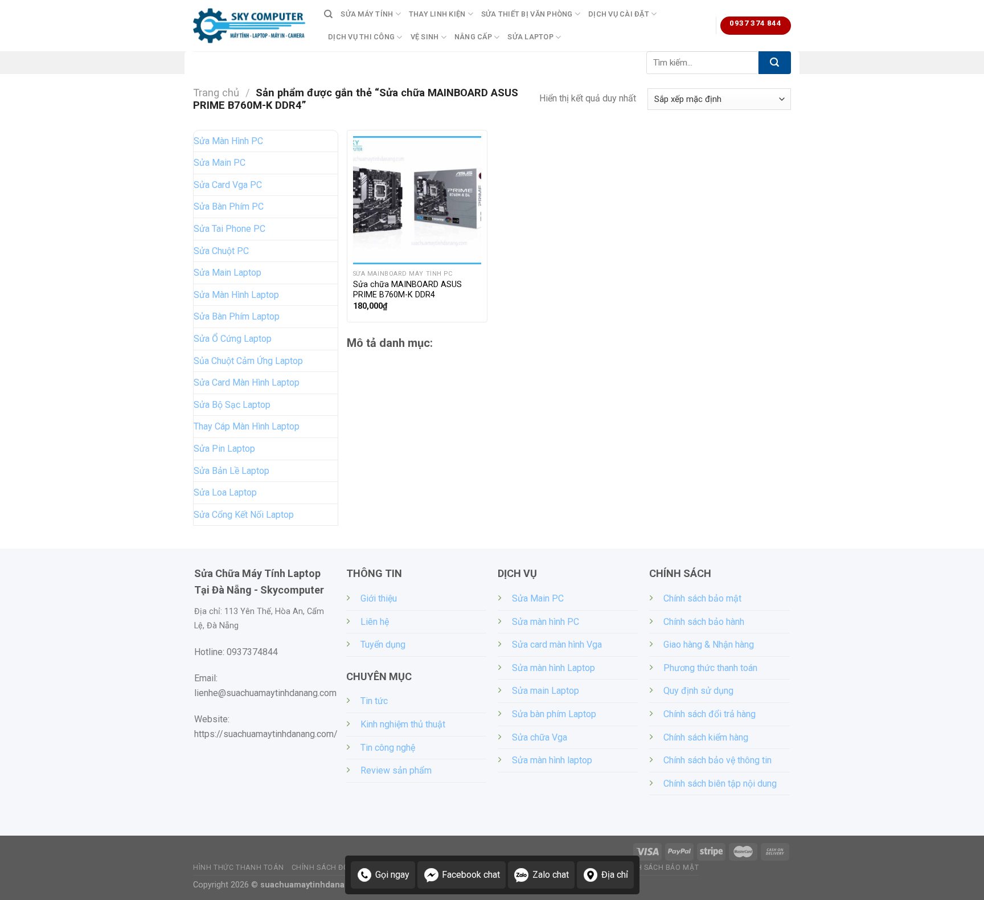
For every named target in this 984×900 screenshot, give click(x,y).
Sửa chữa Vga (539, 737)
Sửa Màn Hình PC (228, 141)
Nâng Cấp (473, 36)
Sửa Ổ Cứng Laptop (233, 338)
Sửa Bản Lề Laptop (231, 470)
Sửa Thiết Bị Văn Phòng (527, 14)
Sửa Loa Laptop (225, 492)
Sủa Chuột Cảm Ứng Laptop (248, 360)
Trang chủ (216, 93)
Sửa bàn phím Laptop (554, 714)
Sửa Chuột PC (221, 251)
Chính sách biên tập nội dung (720, 783)
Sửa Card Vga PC (228, 184)
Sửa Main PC (219, 162)
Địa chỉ (614, 874)
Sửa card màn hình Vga (557, 644)
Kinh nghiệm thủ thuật (402, 724)
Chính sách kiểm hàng (705, 737)
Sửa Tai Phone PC (229, 228)
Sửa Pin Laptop (224, 448)
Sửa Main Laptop (227, 272)
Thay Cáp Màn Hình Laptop (247, 426)
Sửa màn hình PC (545, 621)
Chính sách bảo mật (702, 598)
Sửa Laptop (530, 36)
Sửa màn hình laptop (552, 760)
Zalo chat (550, 874)
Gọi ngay (392, 874)
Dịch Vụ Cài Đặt (618, 14)
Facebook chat (471, 874)
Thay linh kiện (437, 14)
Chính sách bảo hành (703, 621)
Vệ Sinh (425, 36)
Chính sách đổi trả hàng (709, 714)
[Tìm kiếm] (328, 14)
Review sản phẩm (396, 770)
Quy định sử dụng (698, 690)
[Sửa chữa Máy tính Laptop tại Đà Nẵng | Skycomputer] (250, 25)
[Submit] (774, 62)
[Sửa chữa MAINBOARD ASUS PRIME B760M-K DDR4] (417, 200)
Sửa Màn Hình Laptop (236, 294)
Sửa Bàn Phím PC (229, 206)
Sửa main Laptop (545, 690)
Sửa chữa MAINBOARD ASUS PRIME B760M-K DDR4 (407, 290)
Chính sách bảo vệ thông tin (717, 760)
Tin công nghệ (387, 747)
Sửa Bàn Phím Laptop (237, 316)
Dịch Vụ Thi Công (361, 36)
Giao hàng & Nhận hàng (708, 644)
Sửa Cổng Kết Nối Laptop (244, 514)
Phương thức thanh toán (710, 667)
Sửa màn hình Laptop (553, 667)
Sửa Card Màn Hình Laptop (247, 382)
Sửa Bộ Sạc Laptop (232, 404)
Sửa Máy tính (367, 14)
